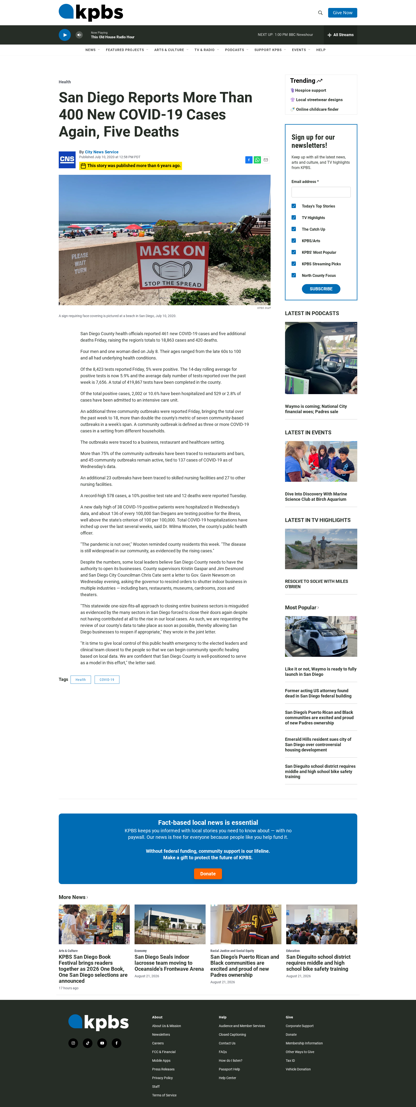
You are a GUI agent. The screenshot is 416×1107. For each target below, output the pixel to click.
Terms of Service (164, 1095)
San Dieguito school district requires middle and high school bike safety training (320, 771)
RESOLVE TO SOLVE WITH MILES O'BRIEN (316, 584)
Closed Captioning (232, 1034)
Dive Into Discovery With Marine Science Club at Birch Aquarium (316, 496)
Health (65, 81)
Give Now (342, 12)
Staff (156, 1086)
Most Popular (300, 608)
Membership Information (304, 1043)
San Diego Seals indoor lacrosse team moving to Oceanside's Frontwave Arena (169, 963)
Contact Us (227, 1043)
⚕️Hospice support (308, 90)
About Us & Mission (166, 1026)
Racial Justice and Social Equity (232, 951)
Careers (158, 1043)
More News (72, 897)
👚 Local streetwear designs (316, 99)
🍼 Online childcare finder (314, 109)
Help (321, 50)
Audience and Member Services (242, 1026)
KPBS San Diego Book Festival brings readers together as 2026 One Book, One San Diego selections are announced (93, 969)
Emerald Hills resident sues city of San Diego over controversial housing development (318, 744)
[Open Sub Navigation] (99, 50)
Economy (141, 951)
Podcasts (234, 50)
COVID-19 (107, 680)
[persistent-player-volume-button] (79, 35)
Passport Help (229, 1069)
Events (299, 50)
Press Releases (163, 1069)
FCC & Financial (164, 1052)
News (90, 50)
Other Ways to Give (300, 1052)
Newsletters (161, 1034)
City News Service (101, 152)
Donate (208, 874)
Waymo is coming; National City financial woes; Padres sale (316, 409)
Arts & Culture (169, 50)
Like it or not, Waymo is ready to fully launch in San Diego (321, 671)
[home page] (91, 13)
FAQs (223, 1052)
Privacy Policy (162, 1078)
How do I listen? (230, 1060)
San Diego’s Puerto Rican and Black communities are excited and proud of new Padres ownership (319, 717)
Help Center (227, 1078)
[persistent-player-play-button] (65, 35)
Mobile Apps (161, 1060)
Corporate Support (300, 1026)
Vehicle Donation (298, 1069)
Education (293, 951)
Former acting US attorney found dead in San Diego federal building (318, 693)
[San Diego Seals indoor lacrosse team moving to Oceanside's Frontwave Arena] (170, 924)
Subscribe (321, 288)
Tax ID (290, 1060)
